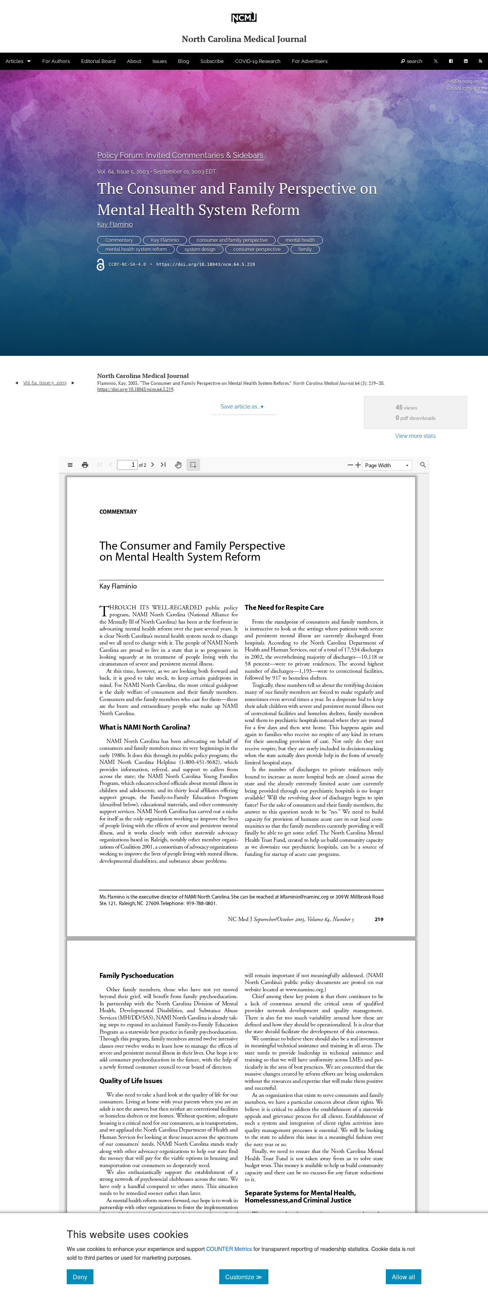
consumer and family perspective (232, 240)
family (305, 249)
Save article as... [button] (242, 407)
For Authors (56, 61)
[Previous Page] (110, 464)
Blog (183, 61)
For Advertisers (309, 61)
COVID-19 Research (258, 61)
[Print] (85, 465)
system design (200, 249)
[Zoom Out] (350, 465)
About (134, 61)
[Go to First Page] (99, 464)
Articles (14, 61)
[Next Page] (152, 464)
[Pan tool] (178, 465)
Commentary (119, 240)
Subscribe (212, 61)
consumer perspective (257, 249)
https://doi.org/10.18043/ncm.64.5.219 (205, 264)
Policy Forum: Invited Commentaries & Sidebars (180, 155)
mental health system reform (136, 249)
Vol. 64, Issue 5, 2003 (123, 172)
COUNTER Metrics (229, 1249)
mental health (300, 240)
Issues (159, 61)
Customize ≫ (246, 1276)
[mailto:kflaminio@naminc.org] (303, 896)
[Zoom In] (358, 465)
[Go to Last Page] (163, 464)
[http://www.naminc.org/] (304, 989)
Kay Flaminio (115, 224)
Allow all (406, 1276)
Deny (83, 1276)
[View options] (70, 465)
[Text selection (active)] (193, 465)
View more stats (415, 436)
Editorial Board (98, 61)
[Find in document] (423, 465)
